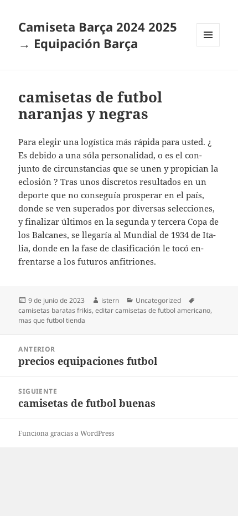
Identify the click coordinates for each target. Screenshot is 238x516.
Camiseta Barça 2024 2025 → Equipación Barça (97, 34)
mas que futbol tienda (51, 320)
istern (110, 300)
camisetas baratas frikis (55, 310)
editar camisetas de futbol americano (152, 310)
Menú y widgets (208, 46)
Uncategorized (158, 300)
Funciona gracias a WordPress (66, 433)
